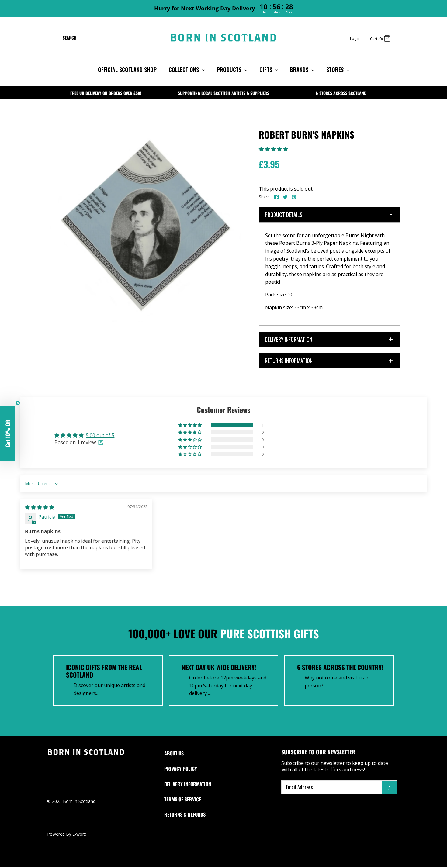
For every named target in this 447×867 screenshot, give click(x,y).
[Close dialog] (292, 373)
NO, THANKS (223, 477)
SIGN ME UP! (223, 463)
